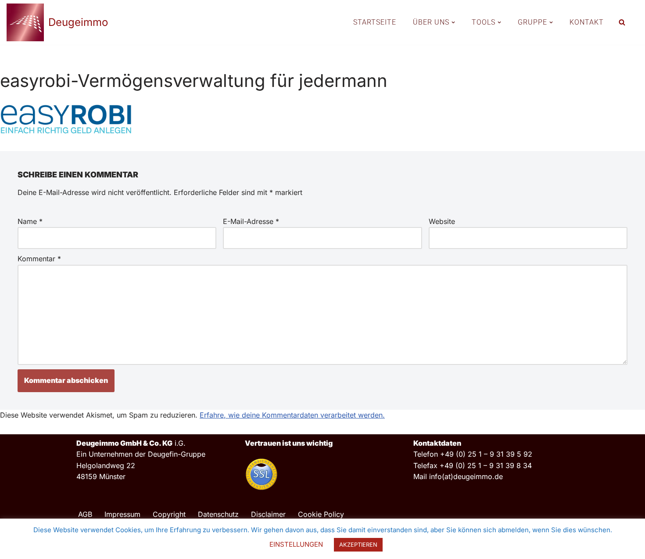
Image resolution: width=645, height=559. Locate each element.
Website (442, 221)
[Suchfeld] (622, 22)
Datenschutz (218, 514)
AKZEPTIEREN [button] (358, 544)
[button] (453, 22)
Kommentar (39, 258)
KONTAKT (587, 22)
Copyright (169, 514)
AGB (85, 514)
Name (30, 221)
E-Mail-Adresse (251, 221)
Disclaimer (268, 514)
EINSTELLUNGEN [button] (296, 544)
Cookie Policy (321, 514)
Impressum (122, 514)
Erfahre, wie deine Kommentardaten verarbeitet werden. (292, 415)
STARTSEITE (374, 22)
